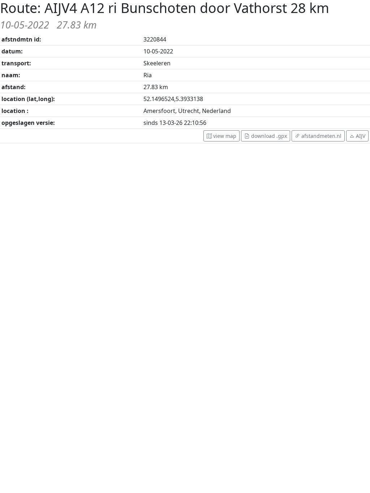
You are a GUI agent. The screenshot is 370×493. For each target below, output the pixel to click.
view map (224, 135)
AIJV (360, 135)
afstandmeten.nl (320, 135)
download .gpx (268, 135)
